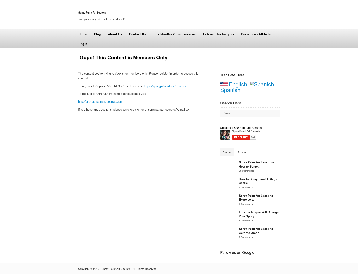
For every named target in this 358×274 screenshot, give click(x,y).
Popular (227, 152)
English (238, 84)
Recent (242, 152)
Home (83, 34)
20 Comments (246, 170)
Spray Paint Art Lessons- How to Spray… (256, 164)
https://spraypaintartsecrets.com (165, 86)
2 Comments (246, 237)
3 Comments (246, 203)
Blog (97, 34)
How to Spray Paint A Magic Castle (258, 181)
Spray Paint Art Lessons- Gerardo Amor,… (256, 231)
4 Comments (246, 187)
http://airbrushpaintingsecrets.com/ (100, 101)
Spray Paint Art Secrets (92, 12)
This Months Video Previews (174, 34)
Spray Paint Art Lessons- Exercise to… (256, 197)
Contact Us (137, 34)
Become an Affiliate (256, 34)
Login (83, 44)
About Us (115, 34)
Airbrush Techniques (218, 34)
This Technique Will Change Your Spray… (259, 214)
